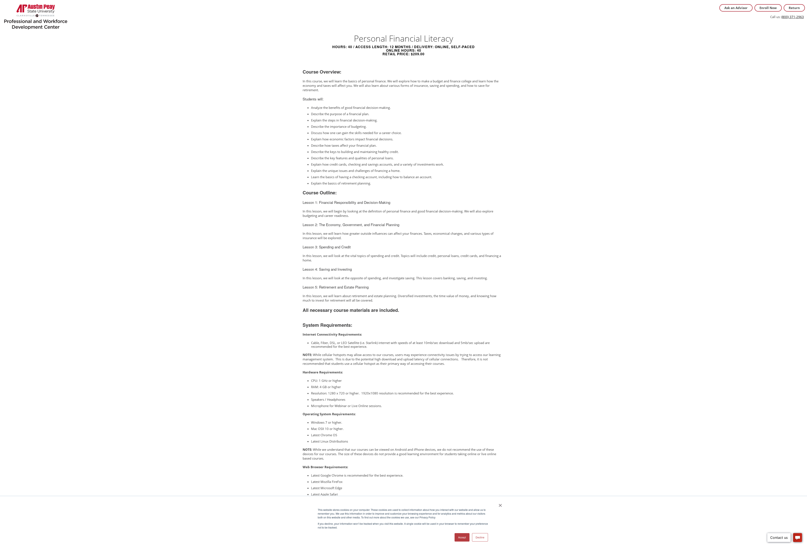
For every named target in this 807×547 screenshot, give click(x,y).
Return (794, 7)
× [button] (500, 504)
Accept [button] (462, 537)
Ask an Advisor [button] (736, 7)
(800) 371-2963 (792, 17)
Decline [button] (480, 537)
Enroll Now (768, 7)
